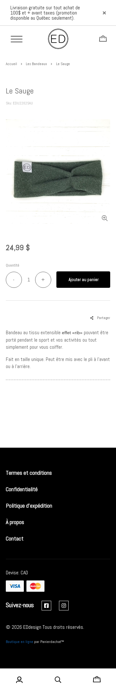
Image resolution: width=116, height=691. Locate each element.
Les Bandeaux (36, 64)
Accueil (11, 64)
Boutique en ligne (19, 641)
